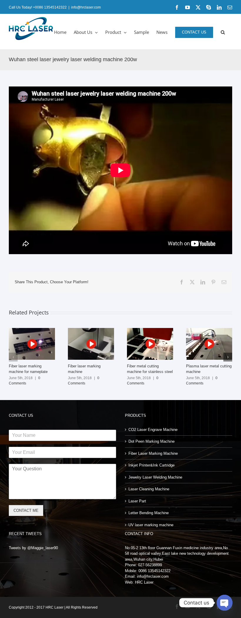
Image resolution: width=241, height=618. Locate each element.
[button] (223, 31)
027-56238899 (150, 565)
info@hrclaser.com (86, 7)
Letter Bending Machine (148, 513)
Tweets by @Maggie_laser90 (33, 548)
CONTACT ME (26, 510)
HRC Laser (144, 582)
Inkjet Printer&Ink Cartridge (151, 465)
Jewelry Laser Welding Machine (155, 477)
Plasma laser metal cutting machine (209, 344)
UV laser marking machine (150, 525)
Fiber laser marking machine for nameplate (31, 344)
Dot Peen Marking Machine (151, 441)
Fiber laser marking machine (91, 344)
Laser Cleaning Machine (148, 489)
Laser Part (137, 501)
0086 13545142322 (154, 571)
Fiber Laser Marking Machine (153, 453)
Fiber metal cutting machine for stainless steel (150, 344)
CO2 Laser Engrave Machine (153, 429)
